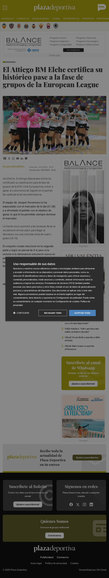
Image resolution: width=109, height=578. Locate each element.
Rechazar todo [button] (53, 312)
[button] (21, 313)
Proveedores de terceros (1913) (60, 283)
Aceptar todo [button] (82, 312)
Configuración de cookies (67, 301)
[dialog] (54, 289)
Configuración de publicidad (69, 298)
